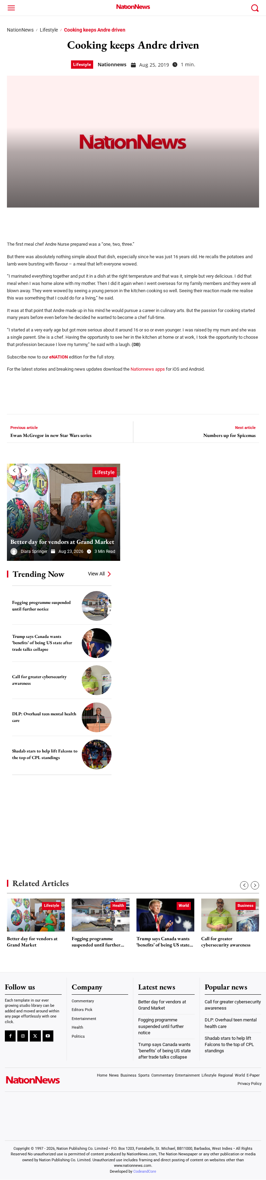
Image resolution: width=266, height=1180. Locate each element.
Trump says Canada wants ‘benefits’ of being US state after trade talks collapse (42, 642)
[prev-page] (14, 470)
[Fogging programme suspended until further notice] (97, 606)
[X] (32, 220)
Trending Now (38, 573)
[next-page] (26, 470)
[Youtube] (48, 1036)
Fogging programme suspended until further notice (96, 942)
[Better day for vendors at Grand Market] (63, 512)
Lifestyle (49, 30)
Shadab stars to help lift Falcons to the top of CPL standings (45, 754)
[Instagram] (22, 1036)
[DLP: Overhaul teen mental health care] (97, 717)
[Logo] (133, 6)
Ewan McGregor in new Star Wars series (50, 435)
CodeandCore (144, 1171)
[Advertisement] (59, 816)
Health (118, 905)
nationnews (112, 64)
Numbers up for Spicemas (229, 435)
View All (96, 573)
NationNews (20, 30)
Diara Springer (34, 551)
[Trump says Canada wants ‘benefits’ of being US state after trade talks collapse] (97, 643)
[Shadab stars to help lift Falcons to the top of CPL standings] (97, 754)
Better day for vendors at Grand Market (62, 542)
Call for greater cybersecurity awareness (225, 942)
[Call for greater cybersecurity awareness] (97, 680)
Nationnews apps (148, 369)
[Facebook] (14, 220)
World (184, 905)
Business (246, 905)
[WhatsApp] (66, 220)
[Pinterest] (49, 220)
